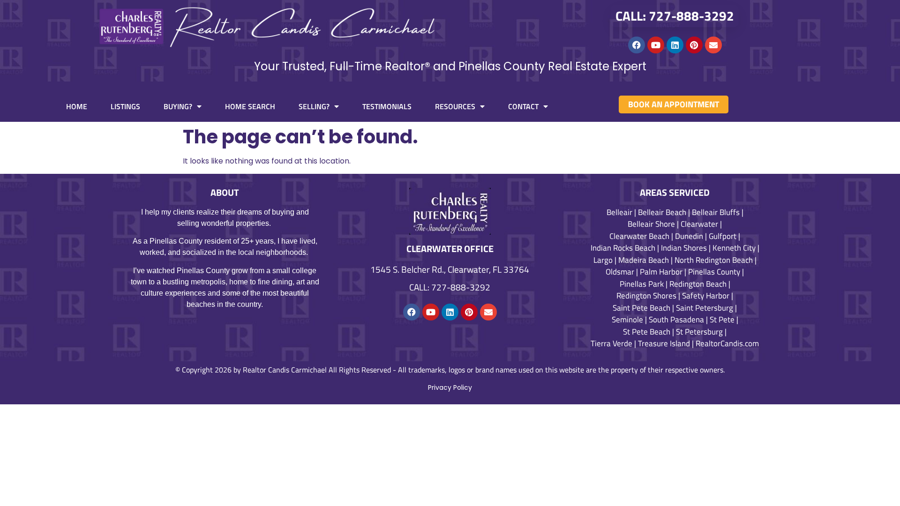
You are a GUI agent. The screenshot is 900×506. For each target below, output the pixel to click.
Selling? (314, 106)
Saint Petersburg (704, 308)
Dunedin (689, 236)
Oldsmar (620, 272)
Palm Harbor (661, 272)
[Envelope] (713, 45)
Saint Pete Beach (641, 308)
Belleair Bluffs (716, 212)
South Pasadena (676, 319)
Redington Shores (646, 296)
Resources (455, 106)
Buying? (178, 106)
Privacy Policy (450, 387)
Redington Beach (698, 284)
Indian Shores (684, 248)
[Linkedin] (675, 45)
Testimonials (387, 106)
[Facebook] (636, 45)
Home (76, 106)
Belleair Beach (662, 212)
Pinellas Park (642, 284)
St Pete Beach (646, 332)
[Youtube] (655, 45)
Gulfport (722, 236)
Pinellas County (714, 272)
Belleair (619, 212)
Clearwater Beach (639, 236)
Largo (603, 260)
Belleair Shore (651, 224)
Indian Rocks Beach (623, 248)
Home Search (250, 106)
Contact (523, 106)
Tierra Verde (611, 343)
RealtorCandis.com (727, 343)
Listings (125, 106)
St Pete (722, 319)
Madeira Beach (643, 260)
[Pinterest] (694, 45)
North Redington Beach (714, 260)
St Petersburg (699, 332)
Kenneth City (734, 248)
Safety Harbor (705, 296)
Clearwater (699, 224)
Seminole (627, 319)
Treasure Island (664, 343)
